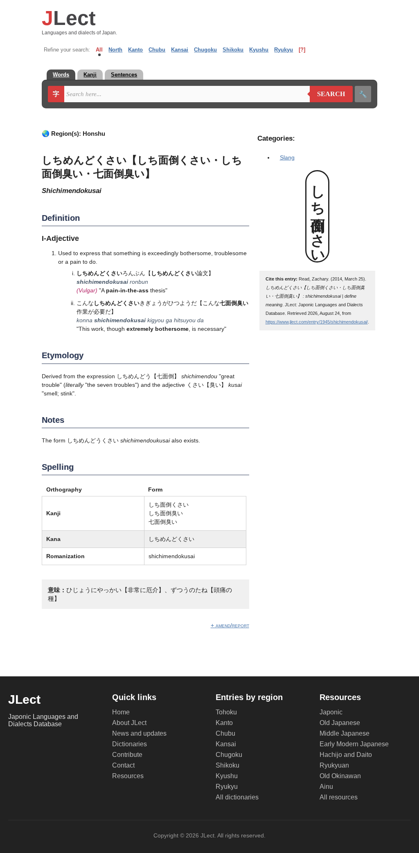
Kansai (179, 50)
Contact (123, 765)
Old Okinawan (340, 775)
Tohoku (226, 712)
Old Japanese (340, 722)
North (115, 50)
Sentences (124, 75)
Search (327, 94)
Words (61, 75)
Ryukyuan (334, 765)
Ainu (326, 786)
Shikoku (233, 50)
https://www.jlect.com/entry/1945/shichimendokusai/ (317, 321)
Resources (128, 775)
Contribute (127, 754)
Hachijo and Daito (346, 754)
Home (121, 712)
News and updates (139, 733)
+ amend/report (230, 625)
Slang (287, 157)
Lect (69, 18)
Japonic (331, 712)
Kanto (135, 50)
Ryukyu (283, 50)
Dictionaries (129, 744)
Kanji (90, 75)
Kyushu (258, 50)
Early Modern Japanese (354, 744)
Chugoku (205, 50)
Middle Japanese (344, 733)
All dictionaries (237, 797)
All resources (339, 797)
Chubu (157, 50)
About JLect (129, 722)
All (99, 50)
